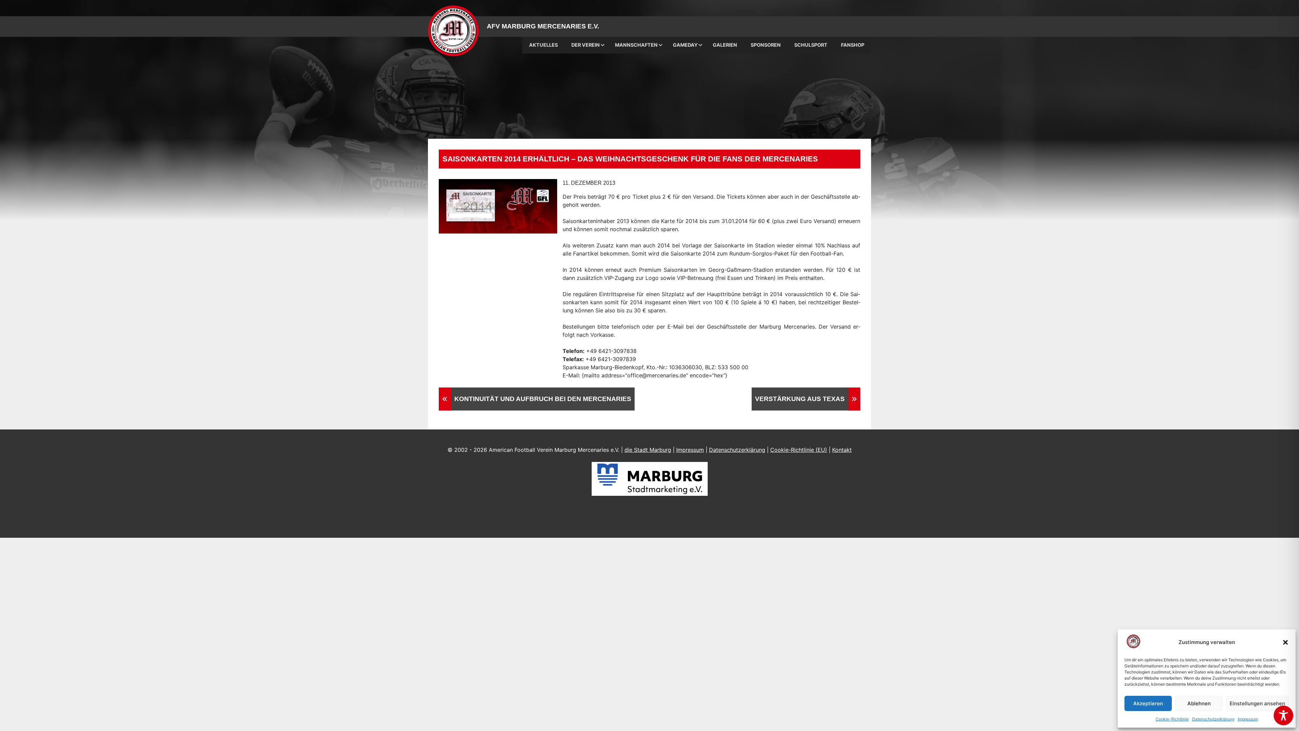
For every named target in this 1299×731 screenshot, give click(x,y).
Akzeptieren (1148, 703)
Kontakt (842, 449)
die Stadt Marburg (647, 449)
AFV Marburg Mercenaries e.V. (543, 26)
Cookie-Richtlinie (1172, 719)
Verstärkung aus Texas (800, 398)
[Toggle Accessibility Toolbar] (1283, 715)
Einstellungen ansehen (1257, 703)
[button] (1285, 642)
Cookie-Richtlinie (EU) (798, 449)
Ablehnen (1199, 703)
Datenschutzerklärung (1213, 719)
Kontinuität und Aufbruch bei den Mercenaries (542, 398)
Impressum (1248, 719)
